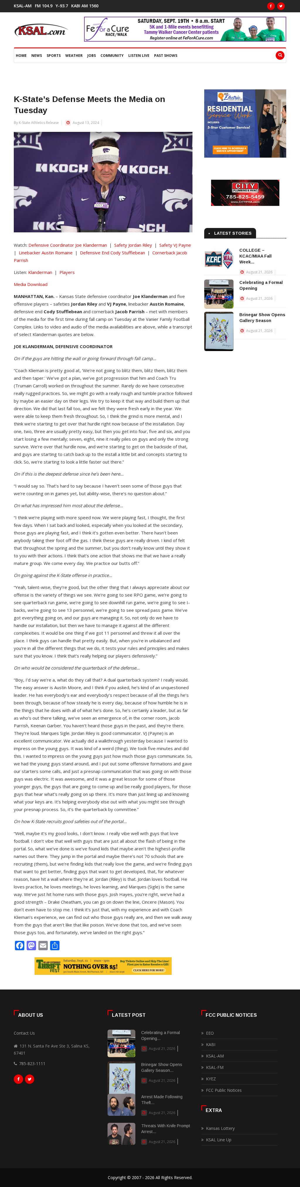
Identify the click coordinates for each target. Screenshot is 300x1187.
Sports (54, 55)
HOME (21, 55)
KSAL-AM (23, 6)
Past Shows (165, 55)
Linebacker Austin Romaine (46, 253)
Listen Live (138, 55)
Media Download (30, 284)
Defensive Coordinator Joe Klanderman (67, 245)
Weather (74, 55)
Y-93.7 (62, 6)
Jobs (91, 55)
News (36, 55)
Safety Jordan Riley (133, 245)
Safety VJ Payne (175, 245)
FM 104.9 (43, 6)
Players (67, 272)
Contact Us (24, 1033)
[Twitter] (281, 6)
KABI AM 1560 (84, 6)
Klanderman (40, 272)
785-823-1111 (32, 1063)
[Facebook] (271, 6)
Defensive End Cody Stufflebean (112, 253)
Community (112, 55)
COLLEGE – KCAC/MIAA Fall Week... (255, 256)
